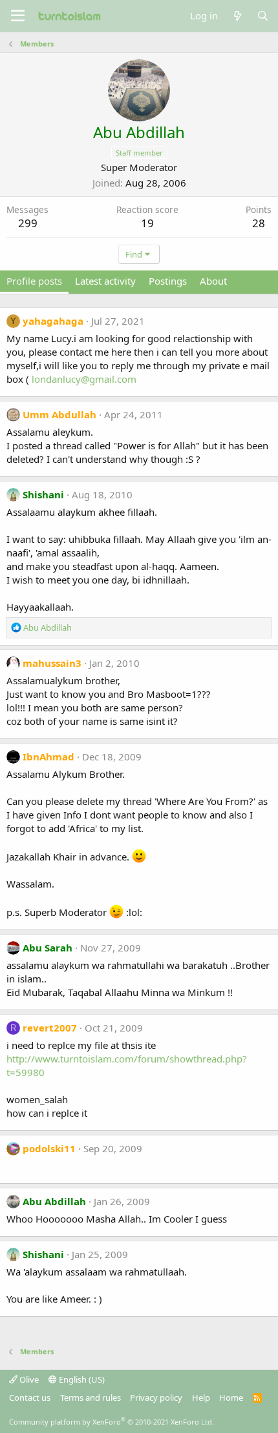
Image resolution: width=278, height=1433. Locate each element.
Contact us (29, 1397)
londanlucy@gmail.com (84, 378)
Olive (28, 1379)
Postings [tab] (168, 280)
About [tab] (213, 280)
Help (201, 1397)
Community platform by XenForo (111, 1422)
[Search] (262, 16)
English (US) (81, 1379)
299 (27, 223)
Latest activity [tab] (105, 280)
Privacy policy (156, 1397)
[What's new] (237, 16)
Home (231, 1397)
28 (258, 223)
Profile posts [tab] (34, 280)
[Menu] (18, 16)
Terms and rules (90, 1397)
